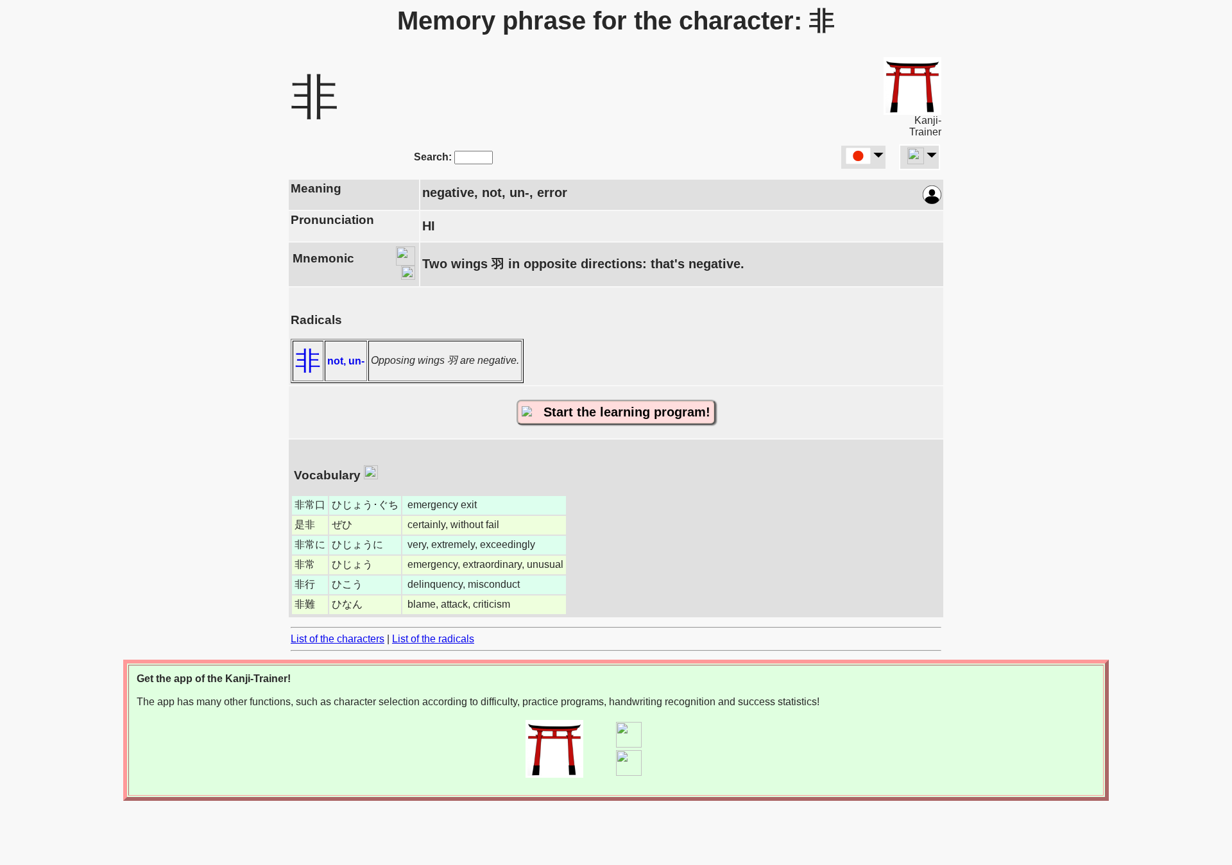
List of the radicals (433, 638)
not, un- (345, 360)
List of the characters (337, 638)
